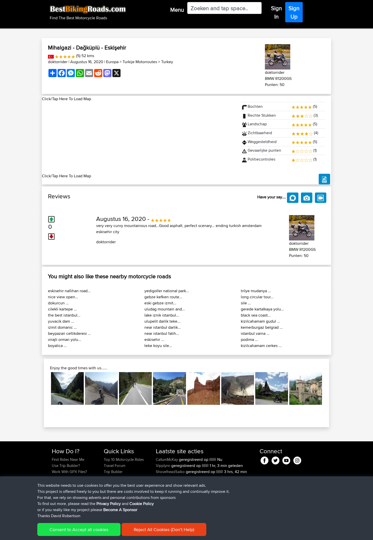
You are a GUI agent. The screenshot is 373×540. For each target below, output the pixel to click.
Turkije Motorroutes (140, 62)
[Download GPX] (324, 179)
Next (330, 388)
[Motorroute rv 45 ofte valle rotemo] (271, 388)
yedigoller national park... (166, 291)
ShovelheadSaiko (171, 471)
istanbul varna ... (255, 333)
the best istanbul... (64, 315)
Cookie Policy (141, 504)
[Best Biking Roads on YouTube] (286, 459)
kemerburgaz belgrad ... (262, 327)
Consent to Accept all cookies (78, 529)
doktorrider (57, 62)
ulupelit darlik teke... (162, 321)
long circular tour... (257, 297)
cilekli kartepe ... (62, 309)
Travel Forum (114, 465)
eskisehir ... (154, 339)
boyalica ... (57, 346)
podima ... (249, 339)
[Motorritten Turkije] (51, 56)
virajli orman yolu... (64, 339)
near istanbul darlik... (162, 327)
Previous (43, 388)
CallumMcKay (167, 459)
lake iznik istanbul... (161, 315)
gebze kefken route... (163, 297)
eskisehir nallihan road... (69, 291)
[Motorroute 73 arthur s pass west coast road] (67, 388)
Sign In (276, 12)
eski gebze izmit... (160, 303)
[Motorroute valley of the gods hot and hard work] (237, 388)
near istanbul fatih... (161, 333)
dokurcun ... (58, 303)
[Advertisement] (138, 137)
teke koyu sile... (158, 346)
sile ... (246, 303)
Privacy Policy (108, 504)
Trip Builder (113, 471)
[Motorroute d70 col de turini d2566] (305, 388)
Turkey (167, 62)
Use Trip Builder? (66, 465)
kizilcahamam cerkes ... (261, 346)
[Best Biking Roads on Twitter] (275, 459)
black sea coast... (256, 315)
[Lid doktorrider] (277, 56)
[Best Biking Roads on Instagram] (297, 459)
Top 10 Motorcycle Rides (124, 459)
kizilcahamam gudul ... (260, 321)
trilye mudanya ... (256, 291)
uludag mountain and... (164, 309)
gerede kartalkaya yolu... (262, 309)
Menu (177, 10)
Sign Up (294, 12)
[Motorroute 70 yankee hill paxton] (169, 388)
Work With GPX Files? (69, 471)
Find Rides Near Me (68, 459)
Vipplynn (163, 465)
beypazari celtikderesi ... (69, 333)
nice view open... (63, 297)
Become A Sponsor (120, 510)
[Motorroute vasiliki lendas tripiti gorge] (101, 388)
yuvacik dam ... (61, 321)
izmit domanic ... (62, 327)
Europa (112, 62)
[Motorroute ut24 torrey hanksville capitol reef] (203, 388)
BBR (212, 459)
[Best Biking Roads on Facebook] (264, 459)
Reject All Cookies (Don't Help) (164, 529)
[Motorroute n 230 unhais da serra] (135, 388)
